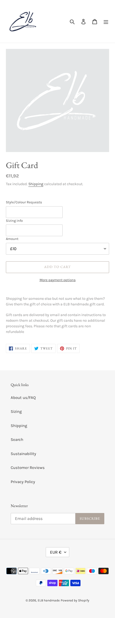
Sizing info (14, 221)
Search (17, 439)
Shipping (35, 184)
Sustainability (23, 453)
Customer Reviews (28, 467)
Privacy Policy (23, 481)
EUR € (56, 552)
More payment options (58, 280)
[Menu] (106, 21)
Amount (12, 239)
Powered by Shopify (75, 600)
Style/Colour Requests (24, 202)
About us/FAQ (23, 397)
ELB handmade (49, 600)
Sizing (16, 411)
